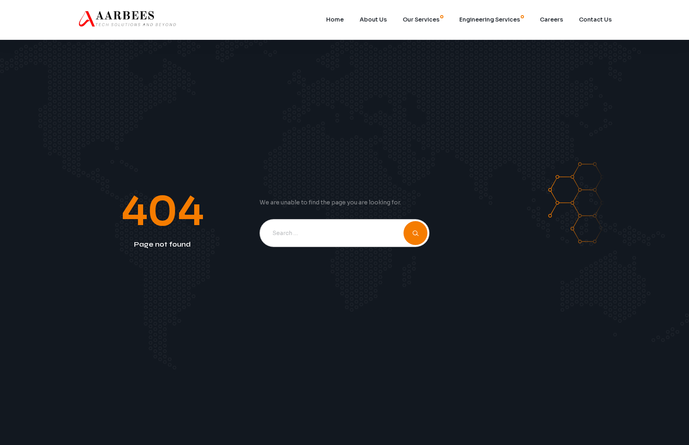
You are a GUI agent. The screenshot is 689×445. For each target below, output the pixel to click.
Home (335, 19)
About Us (373, 19)
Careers (551, 19)
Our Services (421, 19)
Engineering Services (489, 19)
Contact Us (595, 19)
